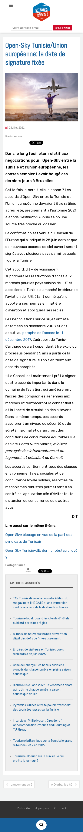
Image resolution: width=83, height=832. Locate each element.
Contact (60, 808)
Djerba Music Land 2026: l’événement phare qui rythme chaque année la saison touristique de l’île (43, 689)
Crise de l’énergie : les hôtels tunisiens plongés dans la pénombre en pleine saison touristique (42, 669)
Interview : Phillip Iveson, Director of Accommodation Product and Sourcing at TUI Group (41, 725)
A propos (42, 808)
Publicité (23, 808)
